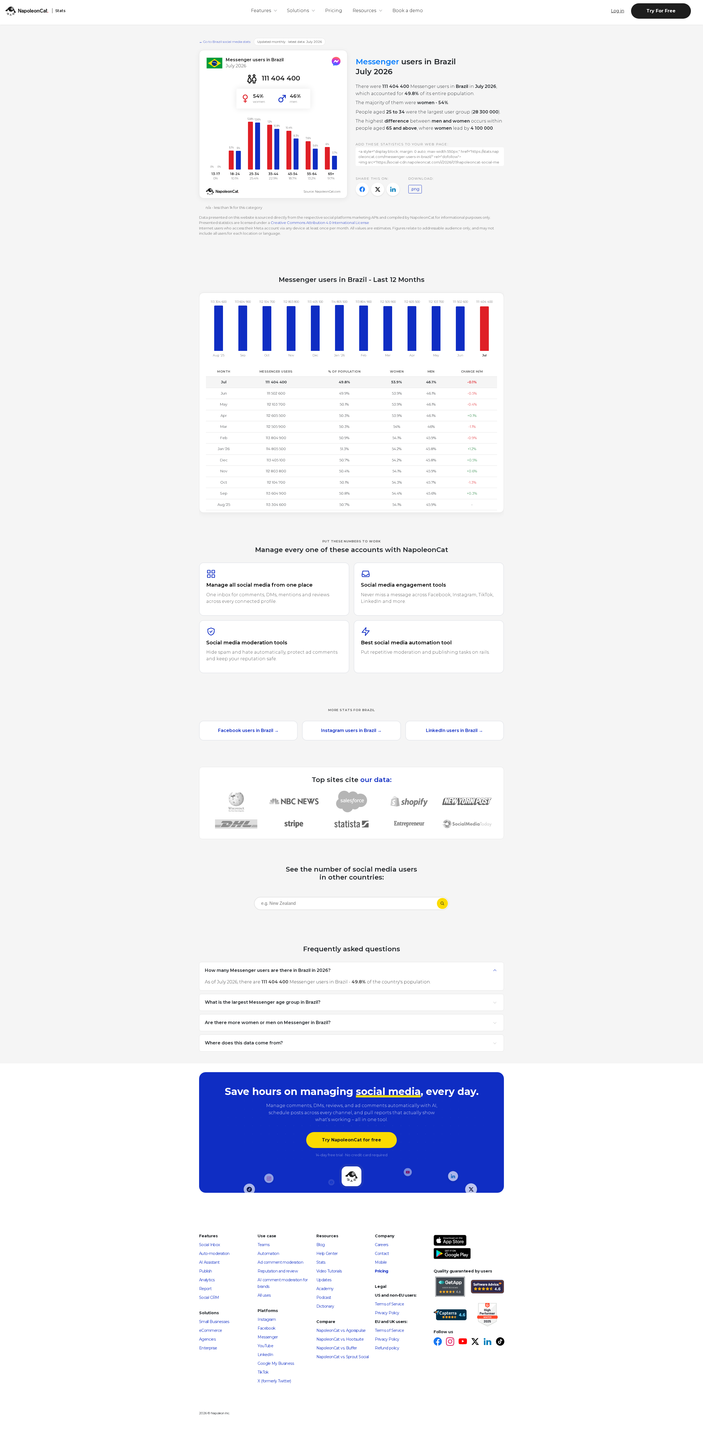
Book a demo (407, 10)
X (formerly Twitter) (274, 1381)
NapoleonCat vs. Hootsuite (340, 1339)
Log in (617, 10)
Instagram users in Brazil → (351, 730)
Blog (320, 1244)
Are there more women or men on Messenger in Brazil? (268, 1022)
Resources (364, 10)
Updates (323, 1279)
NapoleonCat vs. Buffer (336, 1348)
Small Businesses (214, 1321)
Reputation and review (278, 1271)
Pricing (333, 10)
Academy (325, 1288)
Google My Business (276, 1363)
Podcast (323, 1297)
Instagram (267, 1319)
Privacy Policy (387, 1312)
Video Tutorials (329, 1271)
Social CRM (209, 1297)
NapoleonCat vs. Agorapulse (341, 1330)
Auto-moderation (214, 1253)
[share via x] (377, 189)
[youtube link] (463, 1342)
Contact (382, 1253)
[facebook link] (438, 1342)
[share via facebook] (362, 189)
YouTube (265, 1345)
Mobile (381, 1262)
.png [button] (415, 189)
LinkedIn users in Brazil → (454, 730)
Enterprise (208, 1348)
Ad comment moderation (280, 1262)
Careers (381, 1244)
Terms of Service (389, 1304)
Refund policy (387, 1348)
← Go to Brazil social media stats (224, 42)
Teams (263, 1244)
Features (261, 10)
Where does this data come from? (244, 1042)
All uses (264, 1295)
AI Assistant (209, 1262)
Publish (205, 1271)
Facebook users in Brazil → (248, 730)
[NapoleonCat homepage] (351, 1176)
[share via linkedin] (393, 189)
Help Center (327, 1253)
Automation (268, 1253)
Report (205, 1288)
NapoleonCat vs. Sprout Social (342, 1356)
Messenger (268, 1337)
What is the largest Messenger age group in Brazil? (262, 1002)
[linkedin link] (487, 1342)
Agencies (207, 1339)
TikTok (263, 1372)
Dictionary (325, 1306)
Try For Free (661, 10)
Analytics (206, 1279)
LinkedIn (265, 1354)
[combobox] (345, 904)
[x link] (475, 1342)
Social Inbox (209, 1244)
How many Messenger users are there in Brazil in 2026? (268, 970)
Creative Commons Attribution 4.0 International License (320, 222)
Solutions (298, 10)
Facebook (266, 1328)
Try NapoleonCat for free (351, 1139)
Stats (320, 1262)
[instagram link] (450, 1342)
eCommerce (210, 1330)
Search (442, 903)
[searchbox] (290, 903)
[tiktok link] (500, 1342)
